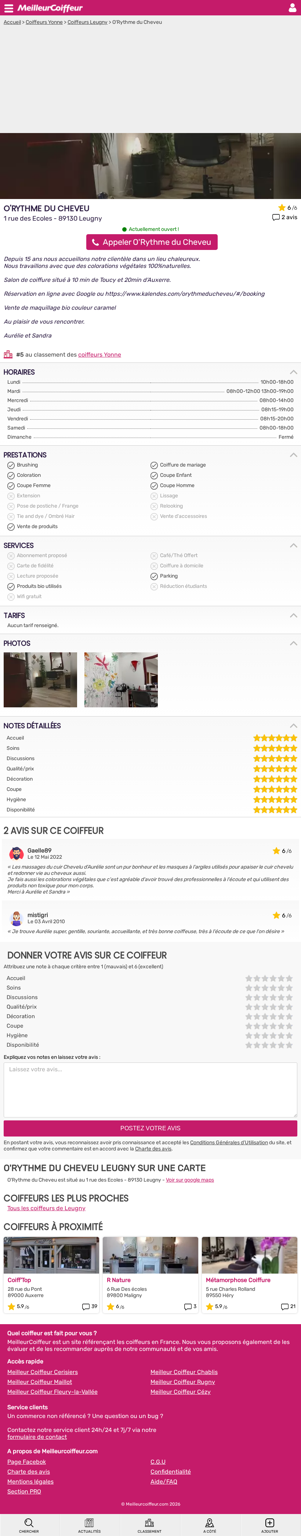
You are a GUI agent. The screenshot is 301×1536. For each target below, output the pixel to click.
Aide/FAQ (163, 1481)
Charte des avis (153, 1149)
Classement (150, 1531)
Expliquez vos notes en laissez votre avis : (52, 1057)
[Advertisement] (150, 80)
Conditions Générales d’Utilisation (229, 1142)
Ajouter (269, 1531)
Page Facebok (26, 1461)
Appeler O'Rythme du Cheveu (157, 242)
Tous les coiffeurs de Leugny (46, 1208)
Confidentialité (170, 1471)
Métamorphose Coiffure (238, 1280)
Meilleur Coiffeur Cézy (180, 1391)
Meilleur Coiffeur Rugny (182, 1381)
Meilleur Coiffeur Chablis (184, 1372)
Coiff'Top (19, 1280)
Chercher (29, 1531)
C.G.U (158, 1461)
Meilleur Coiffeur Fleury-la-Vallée (52, 1391)
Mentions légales (30, 1481)
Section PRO (24, 1491)
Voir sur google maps (190, 1180)
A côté (209, 1531)
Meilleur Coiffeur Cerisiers (42, 1372)
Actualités (89, 1531)
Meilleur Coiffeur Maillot (39, 1381)
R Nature (119, 1280)
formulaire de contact (37, 1436)
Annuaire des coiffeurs (50, 7)
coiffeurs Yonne (99, 354)
